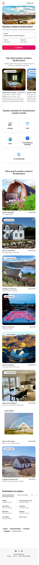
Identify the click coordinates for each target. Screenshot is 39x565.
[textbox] (10, 42)
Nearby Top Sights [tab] (22, 495)
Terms (15, 556)
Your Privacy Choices (25, 556)
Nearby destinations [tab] (8, 495)
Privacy (9, 556)
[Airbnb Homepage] (3, 3)
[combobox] (19, 35)
